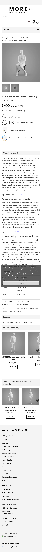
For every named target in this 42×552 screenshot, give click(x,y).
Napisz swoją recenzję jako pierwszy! (18, 322)
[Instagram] (22, 430)
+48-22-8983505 (9, 521)
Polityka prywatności (9, 450)
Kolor (4, 114)
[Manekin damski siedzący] (6, 88)
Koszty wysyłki (7, 463)
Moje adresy (6, 496)
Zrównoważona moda (9, 477)
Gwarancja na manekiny (10, 453)
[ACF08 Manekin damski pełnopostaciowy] (11, 397)
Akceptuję (21, 283)
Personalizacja (7, 460)
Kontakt (4, 439)
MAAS (4, 480)
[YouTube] (16, 430)
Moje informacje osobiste (10, 499)
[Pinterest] (19, 430)
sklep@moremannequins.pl (12, 525)
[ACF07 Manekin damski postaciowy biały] (31, 397)
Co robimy (5, 473)
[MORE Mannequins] (21, 10)
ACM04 (16, 232)
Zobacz (13, 367)
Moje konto (6, 489)
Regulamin (5, 443)
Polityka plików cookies (10, 446)
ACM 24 (19, 195)
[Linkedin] (25, 430)
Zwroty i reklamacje (8, 457)
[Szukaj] (38, 16)
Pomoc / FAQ (6, 470)
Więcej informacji (9, 279)
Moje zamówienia (8, 492)
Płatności (5, 467)
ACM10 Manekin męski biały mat (13, 358)
